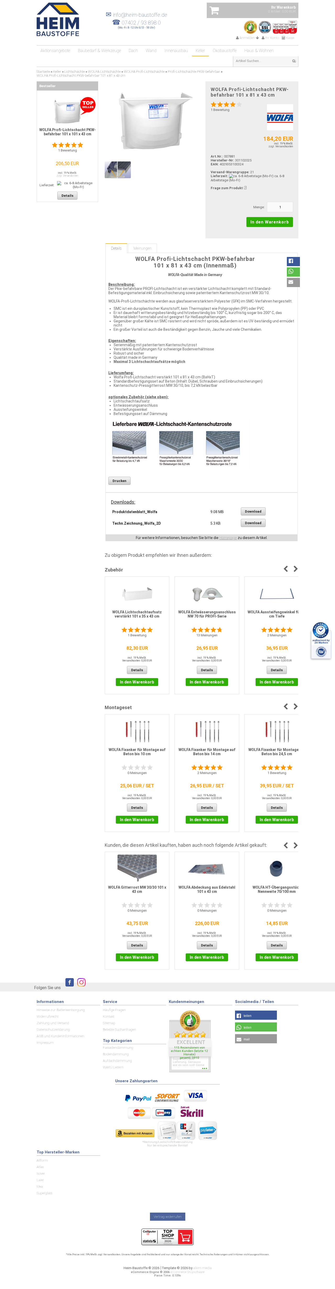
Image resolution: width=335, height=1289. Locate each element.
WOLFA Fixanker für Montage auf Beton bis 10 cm (137, 752)
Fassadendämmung (118, 1048)
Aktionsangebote (55, 50)
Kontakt (108, 1016)
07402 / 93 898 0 (141, 23)
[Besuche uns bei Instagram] (80, 987)
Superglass (44, 1193)
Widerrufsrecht (48, 1016)
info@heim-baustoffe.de (136, 15)
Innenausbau (176, 50)
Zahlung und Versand (53, 1023)
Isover (41, 1173)
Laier (40, 1180)
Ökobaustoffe (225, 50)
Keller (200, 50)
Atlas (40, 1167)
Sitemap (109, 1023)
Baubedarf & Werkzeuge (99, 50)
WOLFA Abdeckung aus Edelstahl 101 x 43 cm (206, 889)
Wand (151, 50)
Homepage (228, 538)
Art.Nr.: (217, 156)
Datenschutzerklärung (53, 1030)
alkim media (202, 1268)
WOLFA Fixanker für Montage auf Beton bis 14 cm (206, 752)
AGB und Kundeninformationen (60, 1036)
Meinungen (142, 248)
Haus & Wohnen (259, 50)
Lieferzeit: (219, 176)
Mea (40, 1187)
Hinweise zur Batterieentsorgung (61, 1010)
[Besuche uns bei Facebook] (68, 987)
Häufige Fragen (114, 1010)
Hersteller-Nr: (222, 160)
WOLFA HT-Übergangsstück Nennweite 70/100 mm (277, 889)
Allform (42, 1160)
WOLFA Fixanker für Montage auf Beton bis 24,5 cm (276, 752)
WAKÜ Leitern (113, 1067)
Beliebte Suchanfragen (119, 1030)
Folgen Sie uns (47, 987)
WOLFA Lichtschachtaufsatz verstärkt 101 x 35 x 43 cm (137, 614)
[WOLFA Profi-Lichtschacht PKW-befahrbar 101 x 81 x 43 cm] (151, 121)
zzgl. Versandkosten (281, 146)
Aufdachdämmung (117, 1061)
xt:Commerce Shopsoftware (187, 1272)
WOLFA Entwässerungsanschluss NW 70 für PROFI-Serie (207, 614)
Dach (133, 50)
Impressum (45, 1043)
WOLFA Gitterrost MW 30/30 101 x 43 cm (137, 889)
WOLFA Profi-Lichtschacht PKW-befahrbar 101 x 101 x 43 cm (67, 132)
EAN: (215, 164)
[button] (293, 261)
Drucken (119, 481)
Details (116, 248)
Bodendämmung (116, 1054)
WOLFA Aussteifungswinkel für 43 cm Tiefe (277, 614)
